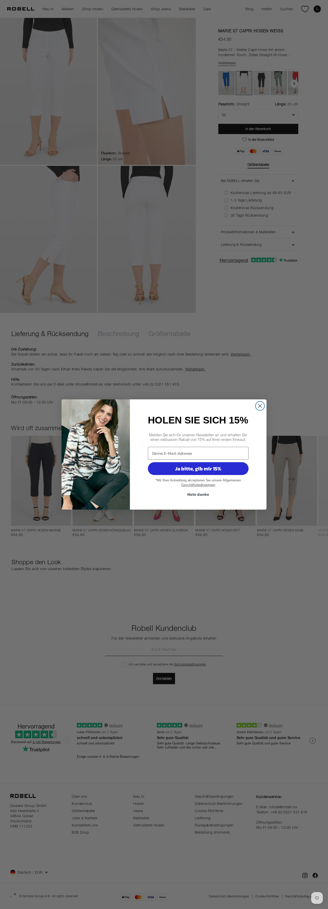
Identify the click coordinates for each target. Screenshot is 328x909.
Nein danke (198, 494)
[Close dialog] (259, 405)
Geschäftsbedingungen (198, 485)
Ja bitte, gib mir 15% (198, 468)
